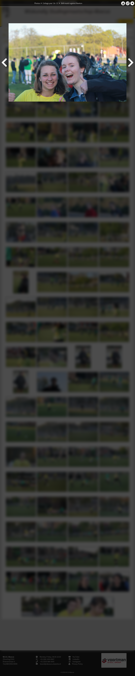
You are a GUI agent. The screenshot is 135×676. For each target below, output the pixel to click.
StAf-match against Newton (71, 3)
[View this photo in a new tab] (128, 3)
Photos (37, 3)
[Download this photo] (123, 3)
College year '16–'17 (50, 3)
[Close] (132, 3)
